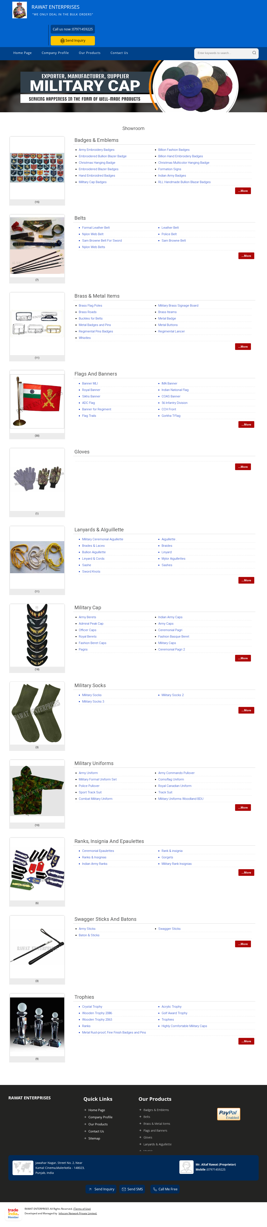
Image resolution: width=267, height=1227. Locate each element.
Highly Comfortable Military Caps (184, 1026)
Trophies (84, 997)
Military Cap (87, 607)
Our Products (90, 53)
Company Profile (55, 53)
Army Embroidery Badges (97, 150)
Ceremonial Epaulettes (98, 851)
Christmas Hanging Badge (97, 163)
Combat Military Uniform (95, 799)
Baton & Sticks (89, 935)
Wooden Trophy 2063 (97, 1019)
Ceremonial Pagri (170, 630)
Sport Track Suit (90, 792)
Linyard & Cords (93, 558)
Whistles (85, 338)
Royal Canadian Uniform (174, 786)
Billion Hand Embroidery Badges (180, 156)
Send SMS (135, 1189)
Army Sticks (87, 929)
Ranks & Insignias (94, 857)
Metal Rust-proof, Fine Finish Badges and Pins (114, 1032)
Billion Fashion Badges (174, 150)
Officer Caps (87, 630)
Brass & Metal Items (97, 296)
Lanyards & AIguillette (99, 530)
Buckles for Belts (91, 318)
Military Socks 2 (173, 695)
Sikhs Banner (91, 396)
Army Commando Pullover (176, 773)
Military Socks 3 (93, 701)
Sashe (86, 565)
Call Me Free (168, 1189)
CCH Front (169, 409)
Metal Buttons (168, 325)
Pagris (83, 649)
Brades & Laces (93, 546)
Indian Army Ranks (94, 864)
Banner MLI (90, 383)
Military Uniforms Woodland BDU (180, 799)
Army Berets (87, 617)
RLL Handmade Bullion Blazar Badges (184, 182)
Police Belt (169, 234)
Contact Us (119, 53)
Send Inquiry (75, 40)
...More (243, 190)
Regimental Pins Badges (96, 331)
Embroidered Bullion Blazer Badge (103, 156)
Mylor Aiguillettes (173, 558)
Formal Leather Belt (96, 228)
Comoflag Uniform (171, 779)
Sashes (167, 565)
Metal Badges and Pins (95, 325)
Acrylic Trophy (171, 1007)
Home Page (22, 53)
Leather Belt (170, 228)
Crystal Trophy (92, 1007)
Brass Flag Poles (90, 305)
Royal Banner (91, 390)
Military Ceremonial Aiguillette (102, 539)
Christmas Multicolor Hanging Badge (183, 163)
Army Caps (166, 623)
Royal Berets (88, 636)
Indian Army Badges (172, 175)
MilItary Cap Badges (93, 182)
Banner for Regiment (96, 409)
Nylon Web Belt (92, 234)
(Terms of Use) (82, 1209)
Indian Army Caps (170, 617)
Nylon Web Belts (93, 247)
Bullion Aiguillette (94, 552)
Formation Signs (169, 169)
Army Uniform (88, 773)
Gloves (81, 452)
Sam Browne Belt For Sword (102, 240)
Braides (167, 546)
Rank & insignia (172, 851)
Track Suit (165, 792)
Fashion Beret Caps (92, 643)
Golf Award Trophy (174, 1013)
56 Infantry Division (175, 403)
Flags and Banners (95, 374)
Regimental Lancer (171, 331)
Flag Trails (89, 416)
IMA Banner (169, 383)
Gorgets (167, 857)
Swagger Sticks (169, 929)
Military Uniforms (93, 763)
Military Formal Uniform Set (98, 779)
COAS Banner (171, 396)
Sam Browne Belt (174, 240)
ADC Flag (88, 403)
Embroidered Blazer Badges (98, 169)
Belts (80, 218)
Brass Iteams (167, 312)
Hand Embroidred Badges (97, 175)
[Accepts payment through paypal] (228, 1119)
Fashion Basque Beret (173, 636)
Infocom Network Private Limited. (78, 1213)
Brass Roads (88, 312)
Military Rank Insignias (177, 864)
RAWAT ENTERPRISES (62, 10)
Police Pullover (89, 786)
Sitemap (94, 1138)
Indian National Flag (175, 390)
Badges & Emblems (96, 140)
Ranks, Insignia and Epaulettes (109, 841)
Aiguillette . (169, 539)
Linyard (167, 552)
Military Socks (90, 685)
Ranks (86, 1026)
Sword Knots (91, 571)
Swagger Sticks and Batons (105, 919)
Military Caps (167, 643)
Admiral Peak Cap (91, 623)
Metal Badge (167, 318)
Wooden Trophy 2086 (97, 1013)
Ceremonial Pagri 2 (171, 649)
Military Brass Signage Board (178, 305)
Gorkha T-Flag (171, 416)
